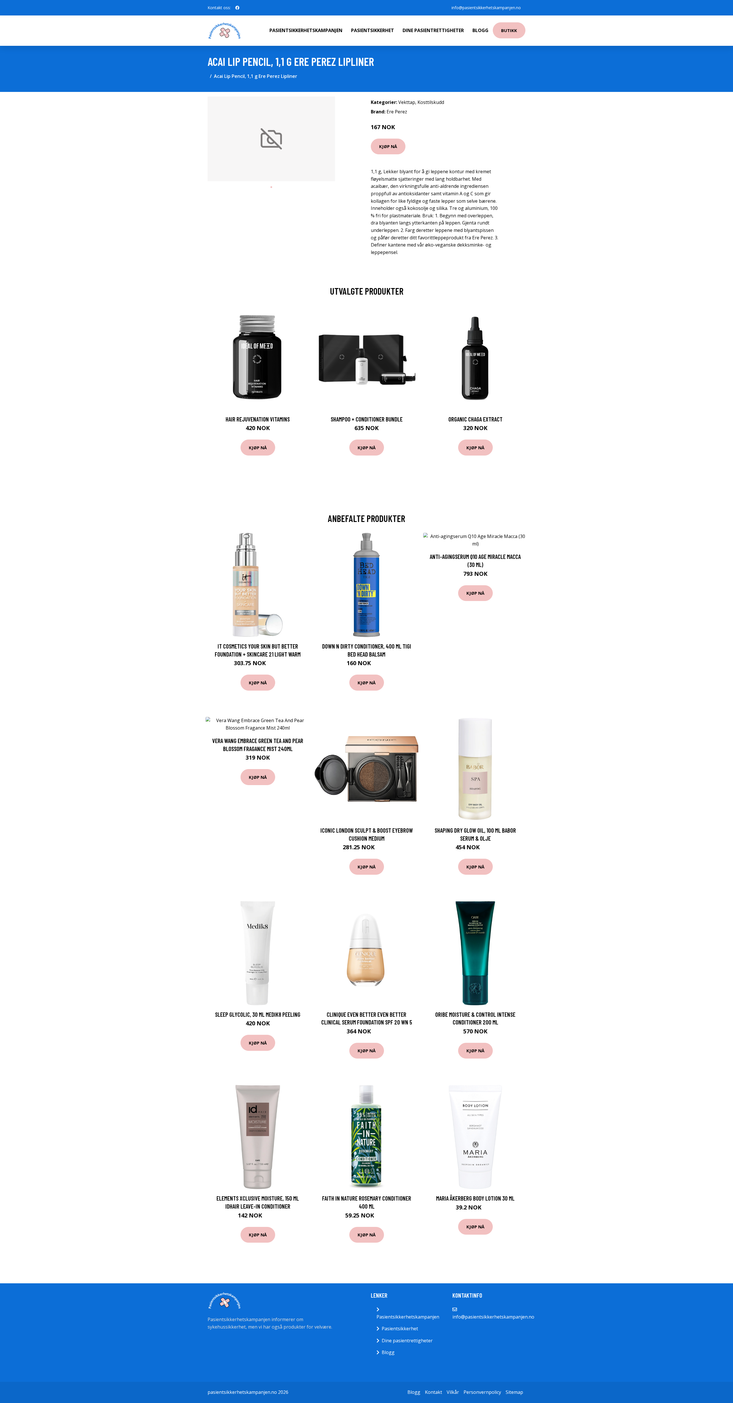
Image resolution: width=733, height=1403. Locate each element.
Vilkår (453, 1392)
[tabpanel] (271, 139)
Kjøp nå (388, 146)
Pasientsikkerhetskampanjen (305, 30)
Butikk (509, 30)
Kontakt (433, 1392)
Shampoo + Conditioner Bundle (367, 419)
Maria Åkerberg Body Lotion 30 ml (475, 1198)
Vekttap (406, 102)
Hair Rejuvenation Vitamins (258, 419)
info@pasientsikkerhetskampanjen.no (486, 7)
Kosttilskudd (430, 102)
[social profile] (237, 7)
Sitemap (514, 1392)
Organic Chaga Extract (475, 419)
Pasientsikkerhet (372, 30)
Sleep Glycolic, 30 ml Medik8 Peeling (257, 1014)
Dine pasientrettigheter (433, 30)
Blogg (480, 30)
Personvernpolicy (482, 1392)
